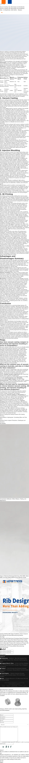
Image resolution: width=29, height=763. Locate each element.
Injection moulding (4, 152)
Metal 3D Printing (8, 646)
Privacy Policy (3, 686)
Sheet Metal (14, 640)
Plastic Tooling (24, 641)
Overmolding (3, 643)
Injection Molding (16, 641)
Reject (1, 762)
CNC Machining (9, 638)
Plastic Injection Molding (6, 641)
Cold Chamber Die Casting (10, 644)
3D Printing (2, 638)
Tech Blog (2, 4)
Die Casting (11, 414)
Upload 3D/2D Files (5, 712)
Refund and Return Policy (15, 686)
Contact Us (2, 656)
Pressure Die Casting (19, 414)
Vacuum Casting (4, 414)
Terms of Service (8, 686)
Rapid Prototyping (24, 638)
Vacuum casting (4, 51)
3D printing (2, 196)
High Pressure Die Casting (13, 643)
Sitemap (20, 685)
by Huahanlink (24, 686)
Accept (1, 760)
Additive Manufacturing (18, 646)
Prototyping (16, 638)
